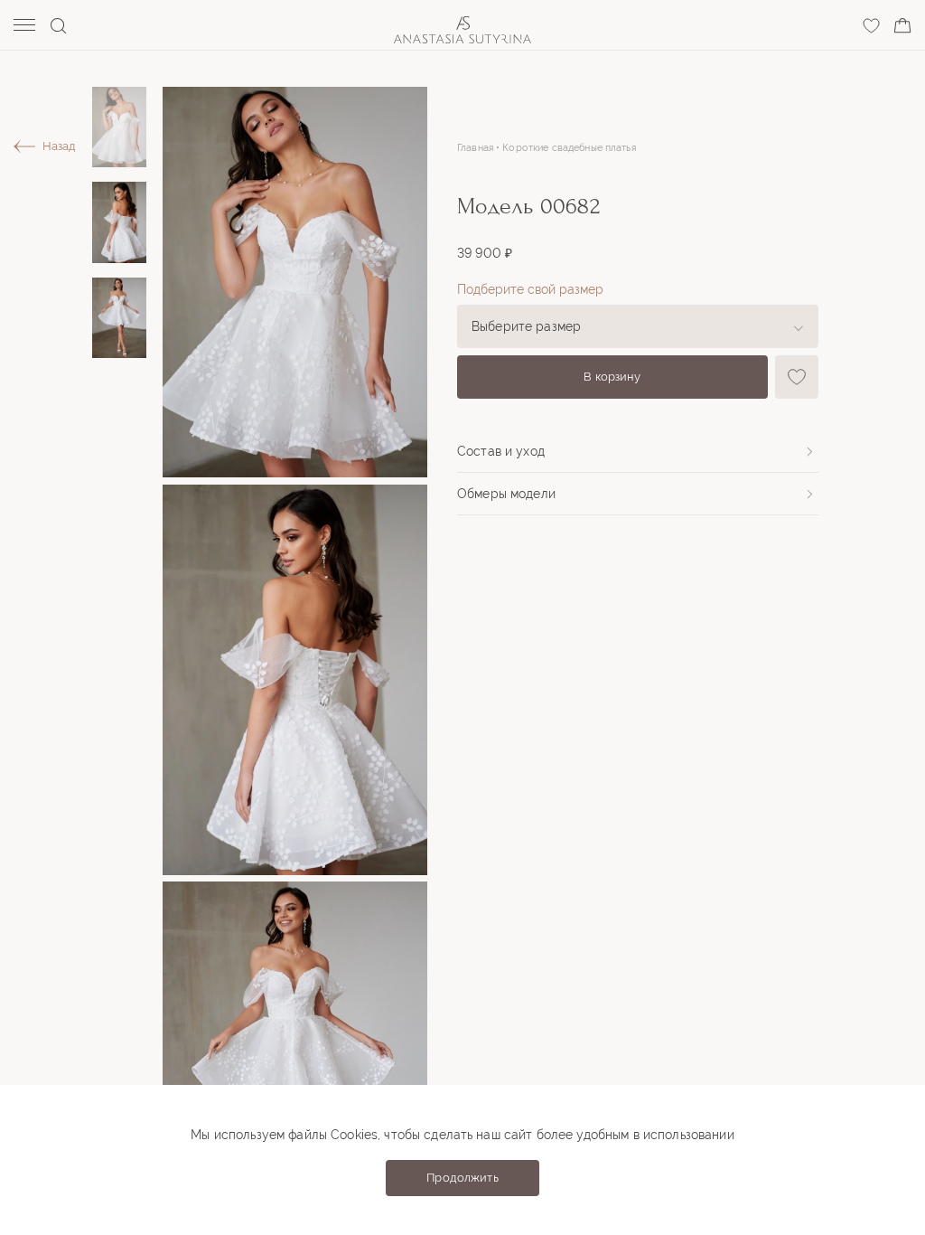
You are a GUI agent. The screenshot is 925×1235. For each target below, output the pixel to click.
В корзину (612, 376)
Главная (475, 148)
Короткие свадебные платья (569, 148)
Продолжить (462, 1177)
